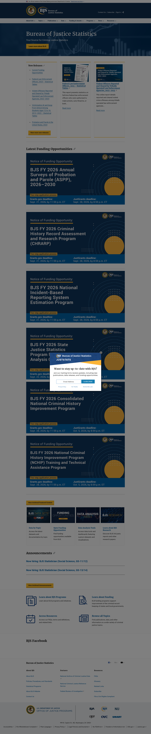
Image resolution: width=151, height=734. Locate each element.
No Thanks (74, 387)
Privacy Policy (62, 387)
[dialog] (75, 372)
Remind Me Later (88, 387)
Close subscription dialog (101, 352)
